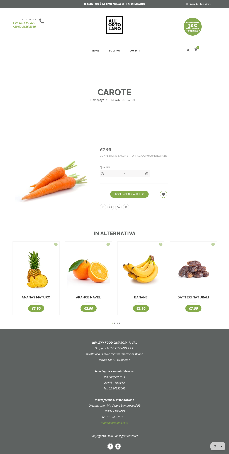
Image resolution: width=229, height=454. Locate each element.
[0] (196, 50)
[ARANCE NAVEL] (88, 270)
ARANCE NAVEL (88, 297)
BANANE (141, 297)
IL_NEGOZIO (116, 100)
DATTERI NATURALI (193, 297)
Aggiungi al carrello (129, 194)
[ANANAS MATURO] (36, 270)
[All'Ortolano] (114, 25)
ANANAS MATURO (36, 297)
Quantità (105, 167)
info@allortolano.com (114, 423)
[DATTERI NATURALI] (193, 270)
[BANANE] (140, 270)
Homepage (97, 100)
